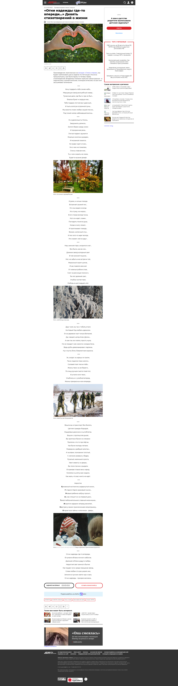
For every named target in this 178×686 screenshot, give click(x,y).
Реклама (85, 652)
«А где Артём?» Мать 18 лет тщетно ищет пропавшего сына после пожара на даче (122, 106)
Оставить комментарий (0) (89, 585)
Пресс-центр (77, 652)
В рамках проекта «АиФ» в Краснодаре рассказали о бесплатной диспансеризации (90, 620)
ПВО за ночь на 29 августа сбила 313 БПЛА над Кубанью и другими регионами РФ (119, 47)
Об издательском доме (65, 652)
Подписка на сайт (63, 654)
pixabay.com (47, 63)
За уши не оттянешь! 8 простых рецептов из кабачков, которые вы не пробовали (123, 119)
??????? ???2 (108, 126)
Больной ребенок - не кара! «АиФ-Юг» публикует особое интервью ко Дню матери (62, 614)
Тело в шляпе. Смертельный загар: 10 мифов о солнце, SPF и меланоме (119, 54)
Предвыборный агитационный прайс (89, 654)
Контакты (73, 654)
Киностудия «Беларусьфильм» (66, 547)
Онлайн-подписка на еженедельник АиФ (116, 652)
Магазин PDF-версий (96, 652)
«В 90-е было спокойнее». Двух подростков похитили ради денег (122, 87)
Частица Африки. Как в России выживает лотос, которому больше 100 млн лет (122, 113)
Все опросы (119, 33)
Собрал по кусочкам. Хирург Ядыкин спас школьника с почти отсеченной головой (123, 94)
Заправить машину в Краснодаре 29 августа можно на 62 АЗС (119, 76)
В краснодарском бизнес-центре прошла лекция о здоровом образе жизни (61, 620)
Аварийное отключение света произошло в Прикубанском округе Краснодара (119, 69)
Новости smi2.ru (50, 646)
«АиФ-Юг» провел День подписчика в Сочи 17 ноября (89, 613)
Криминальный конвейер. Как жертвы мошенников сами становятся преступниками (119, 61)
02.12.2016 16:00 (48, 7)
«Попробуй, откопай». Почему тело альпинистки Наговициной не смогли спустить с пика (122, 100)
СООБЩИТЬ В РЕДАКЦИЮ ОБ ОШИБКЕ (112, 654)
